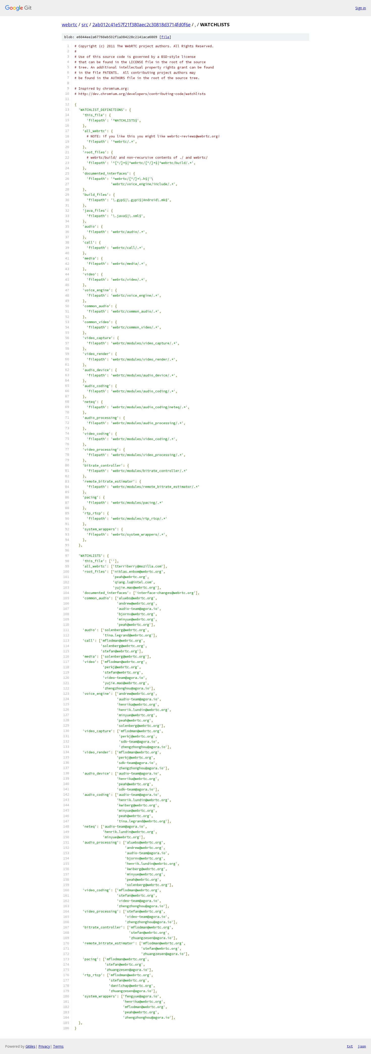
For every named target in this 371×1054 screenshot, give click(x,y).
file (165, 37)
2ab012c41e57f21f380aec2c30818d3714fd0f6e (141, 24)
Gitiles (30, 1046)
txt (350, 1046)
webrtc (69, 24)
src (85, 24)
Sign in (360, 8)
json (362, 1046)
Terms (58, 1046)
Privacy (44, 1046)
